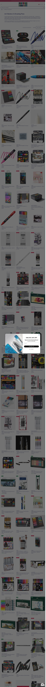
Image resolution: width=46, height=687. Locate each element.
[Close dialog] (39, 334)
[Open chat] (42, 684)
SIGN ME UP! (31, 346)
